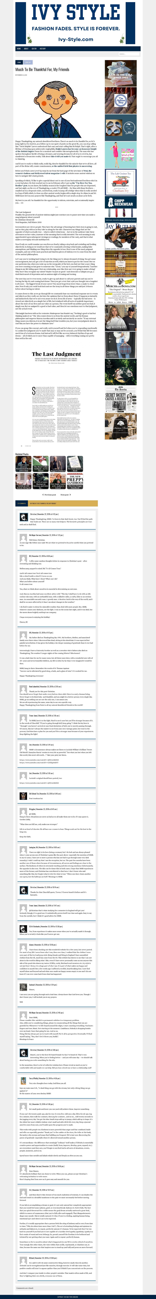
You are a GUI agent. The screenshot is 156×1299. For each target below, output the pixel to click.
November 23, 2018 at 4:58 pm (49, 1078)
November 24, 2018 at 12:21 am (43, 1190)
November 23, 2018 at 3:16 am (49, 715)
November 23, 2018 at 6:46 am (50, 793)
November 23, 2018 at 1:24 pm (46, 984)
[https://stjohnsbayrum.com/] (121, 275)
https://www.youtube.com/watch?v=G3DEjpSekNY (39, 762)
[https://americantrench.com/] (121, 438)
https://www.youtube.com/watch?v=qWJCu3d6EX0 (39, 760)
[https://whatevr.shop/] (121, 329)
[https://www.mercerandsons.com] (121, 302)
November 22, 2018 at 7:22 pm (52, 535)
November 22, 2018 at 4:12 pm (48, 514)
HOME (19, 48)
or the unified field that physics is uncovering (72, 166)
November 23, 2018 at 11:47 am (49, 905)
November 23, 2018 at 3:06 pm (48, 1050)
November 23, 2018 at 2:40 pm (52, 1012)
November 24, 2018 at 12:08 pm (45, 1258)
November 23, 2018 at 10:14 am (48, 887)
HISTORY (43, 48)
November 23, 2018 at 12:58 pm (45, 944)
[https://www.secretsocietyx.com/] (121, 411)
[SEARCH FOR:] (129, 53)
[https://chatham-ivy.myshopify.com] (121, 194)
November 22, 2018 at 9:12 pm (42, 632)
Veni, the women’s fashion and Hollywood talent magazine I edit (53, 172)
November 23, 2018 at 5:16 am (43, 773)
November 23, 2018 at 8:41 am (46, 809)
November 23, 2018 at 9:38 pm (43, 1104)
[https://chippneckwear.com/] (121, 221)
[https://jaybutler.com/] (121, 248)
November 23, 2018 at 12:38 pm (51, 926)
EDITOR (34, 48)
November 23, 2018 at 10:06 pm (52, 1166)
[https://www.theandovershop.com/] (121, 112)
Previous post (50, 495)
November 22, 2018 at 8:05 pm (42, 556)
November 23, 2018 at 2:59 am (50, 686)
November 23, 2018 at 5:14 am (43, 744)
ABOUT (26, 48)
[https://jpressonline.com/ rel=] (121, 85)
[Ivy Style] (75, 23)
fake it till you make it (61, 156)
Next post (65, 495)
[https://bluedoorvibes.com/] (121, 139)
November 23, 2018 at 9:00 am (49, 847)
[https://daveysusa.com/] (121, 357)
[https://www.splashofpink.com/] (121, 167)
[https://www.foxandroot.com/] (121, 384)
